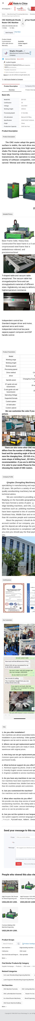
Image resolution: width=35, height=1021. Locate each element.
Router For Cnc (30, 994)
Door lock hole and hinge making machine (11, 954)
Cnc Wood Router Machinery (12, 998)
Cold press (5, 951)
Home (3, 14)
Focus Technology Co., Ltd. (25, 1013)
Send (18, 864)
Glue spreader (24, 954)
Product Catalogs (29, 943)
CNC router (23, 951)
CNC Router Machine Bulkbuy (12, 1003)
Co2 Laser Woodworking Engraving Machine (17, 975)
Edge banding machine (26, 947)
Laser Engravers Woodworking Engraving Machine (19, 980)
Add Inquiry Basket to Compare (13, 79)
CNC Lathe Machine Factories (12, 994)
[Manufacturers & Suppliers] (17, 3)
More (3, 1006)
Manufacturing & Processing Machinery (17, 14)
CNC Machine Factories (11, 989)
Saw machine (6, 947)
